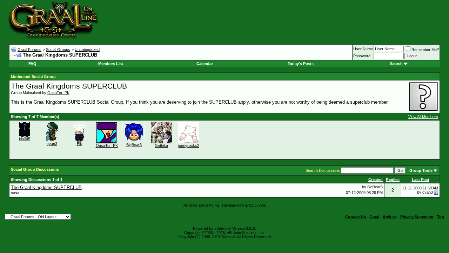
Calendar (204, 63)
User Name (363, 49)
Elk (79, 144)
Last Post (420, 179)
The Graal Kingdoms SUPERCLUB (46, 187)
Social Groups (58, 49)
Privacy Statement (417, 217)
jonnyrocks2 (188, 145)
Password (361, 56)
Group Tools (421, 170)
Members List (110, 63)
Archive (390, 217)
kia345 (24, 139)
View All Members (423, 117)
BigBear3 (134, 145)
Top (440, 217)
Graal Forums (29, 49)
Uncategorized (87, 49)
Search (396, 63)
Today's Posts (301, 63)
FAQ (32, 63)
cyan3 (52, 144)
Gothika (161, 145)
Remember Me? (425, 49)
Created (375, 179)
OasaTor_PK (58, 93)
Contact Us (355, 217)
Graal (374, 217)
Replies (393, 179)
